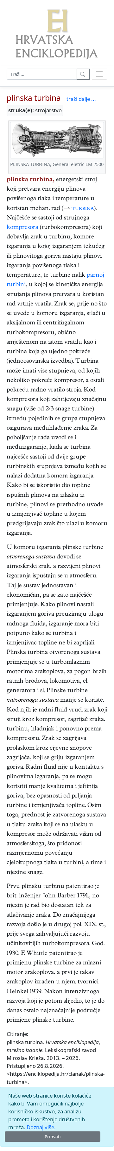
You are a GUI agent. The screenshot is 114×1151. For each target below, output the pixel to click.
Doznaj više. (41, 1127)
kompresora (22, 228)
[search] (99, 74)
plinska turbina (34, 98)
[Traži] (83, 74)
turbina (83, 209)
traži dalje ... (81, 98)
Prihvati (53, 1137)
